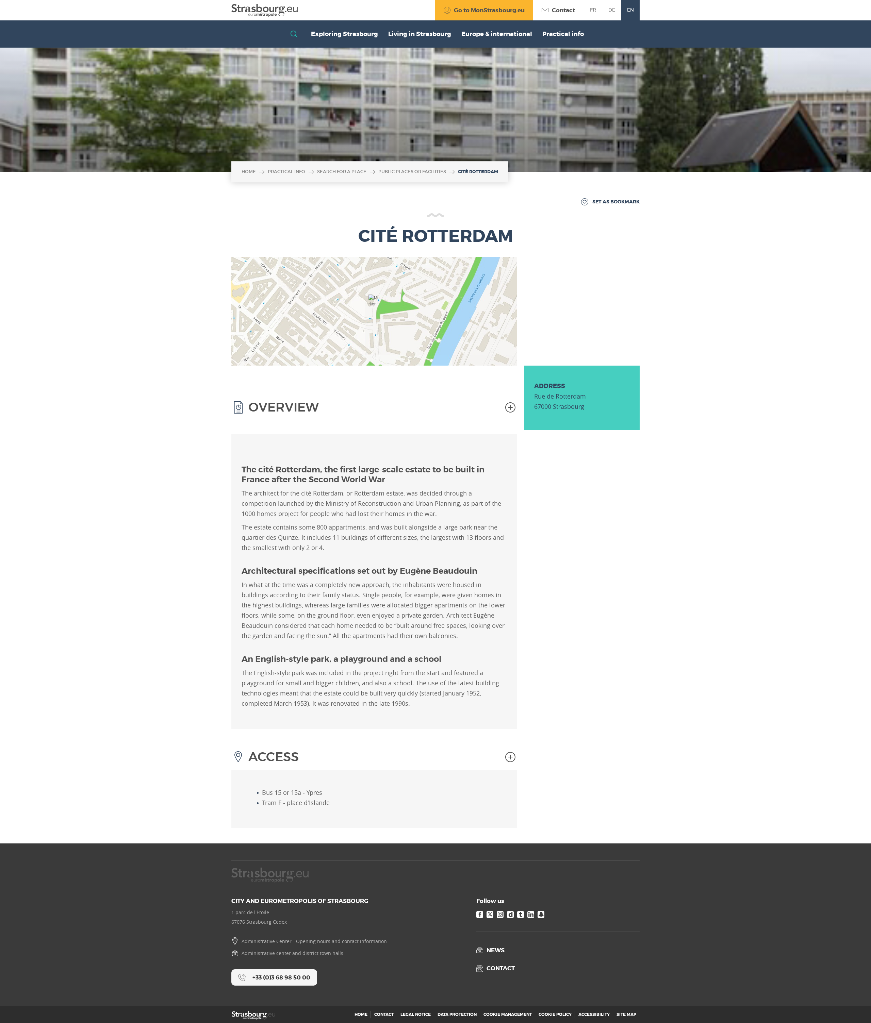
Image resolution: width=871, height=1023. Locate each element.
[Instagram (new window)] (500, 914)
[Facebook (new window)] (479, 914)
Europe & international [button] (496, 34)
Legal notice (415, 1014)
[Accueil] (264, 10)
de (611, 10)
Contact (384, 1014)
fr (593, 10)
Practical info (286, 171)
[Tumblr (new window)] (520, 914)
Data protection (457, 1014)
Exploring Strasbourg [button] (344, 34)
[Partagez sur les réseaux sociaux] (852, 1004)
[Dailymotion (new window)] (510, 914)
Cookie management (507, 1014)
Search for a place (341, 171)
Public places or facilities (412, 171)
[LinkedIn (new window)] (530, 914)
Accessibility (594, 1014)
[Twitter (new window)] (490, 914)
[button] (374, 303)
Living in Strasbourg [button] (419, 34)
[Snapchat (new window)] (541, 914)
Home (249, 171)
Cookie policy (555, 1014)
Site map (626, 1014)
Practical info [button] (563, 34)
